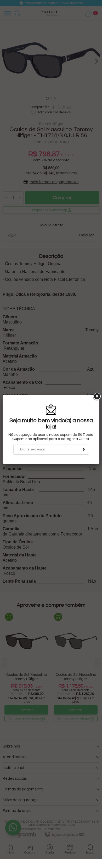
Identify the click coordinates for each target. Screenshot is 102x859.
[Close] (96, 396)
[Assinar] (83, 449)
